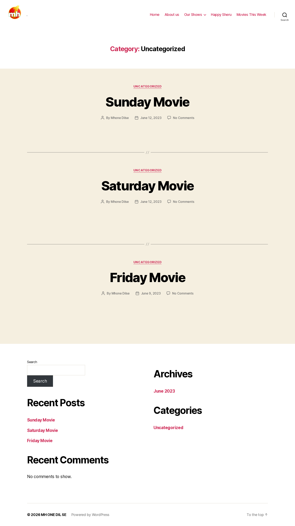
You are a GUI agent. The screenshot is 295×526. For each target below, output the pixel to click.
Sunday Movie (147, 102)
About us (172, 14)
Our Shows (193, 14)
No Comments (183, 118)
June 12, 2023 (151, 118)
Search (32, 362)
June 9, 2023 (151, 293)
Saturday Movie (147, 185)
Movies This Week (251, 14)
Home (155, 14)
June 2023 (164, 391)
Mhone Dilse (120, 118)
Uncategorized (147, 86)
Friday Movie (147, 277)
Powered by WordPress (90, 515)
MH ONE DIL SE (53, 515)
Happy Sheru (221, 14)
